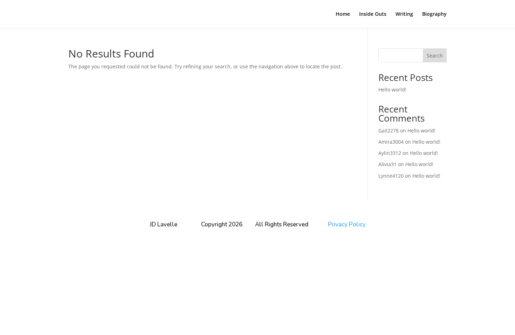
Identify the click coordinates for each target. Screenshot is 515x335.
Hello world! (392, 89)
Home (343, 14)
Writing (404, 14)
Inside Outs (372, 14)
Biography (434, 14)
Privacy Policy (347, 224)
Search (435, 55)
